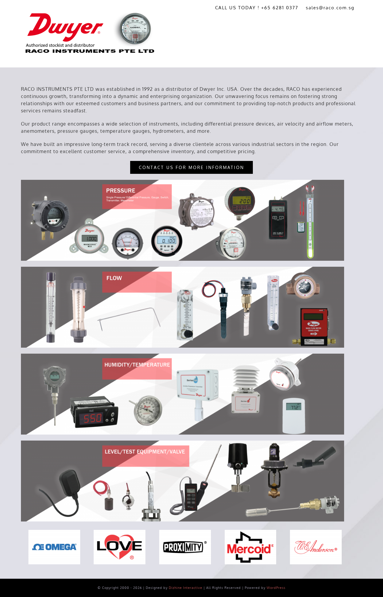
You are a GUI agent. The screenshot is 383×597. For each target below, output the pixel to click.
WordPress (276, 588)
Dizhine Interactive (185, 588)
